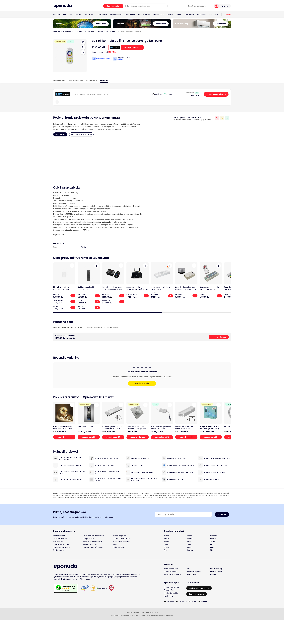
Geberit (189, 547)
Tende (115, 544)
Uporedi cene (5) (64, 437)
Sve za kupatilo (58, 541)
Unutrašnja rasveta (60, 539)
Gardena (190, 539)
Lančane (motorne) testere (93, 547)
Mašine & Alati (158, 14)
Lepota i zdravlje (144, 14)
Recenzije (104, 80)
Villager (213, 541)
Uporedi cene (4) (162, 437)
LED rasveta (89, 32)
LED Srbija (112, 52)
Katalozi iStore (169, 596)
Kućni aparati (130, 14)
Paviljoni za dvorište (90, 544)
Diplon (166, 544)
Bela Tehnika (102, 14)
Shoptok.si (158, 615)
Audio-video (67, 14)
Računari (56, 14)
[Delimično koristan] (222, 118)
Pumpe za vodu (88, 539)
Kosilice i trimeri (59, 536)
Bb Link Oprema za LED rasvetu (129, 32)
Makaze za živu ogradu (61, 547)
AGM (189, 541)
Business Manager (196, 594)
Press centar (192, 574)
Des (165, 550)
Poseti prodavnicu (215, 94)
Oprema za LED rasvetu (106, 32)
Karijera (213, 574)
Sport (179, 14)
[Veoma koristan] (227, 118)
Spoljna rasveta (58, 550)
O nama (168, 564)
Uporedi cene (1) (59, 80)
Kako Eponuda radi (171, 569)
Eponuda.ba (170, 615)
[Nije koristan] (217, 118)
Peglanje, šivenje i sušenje (92, 541)
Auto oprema (213, 14)
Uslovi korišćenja (216, 569)
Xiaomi (212, 550)
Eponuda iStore (169, 590)
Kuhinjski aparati (116, 14)
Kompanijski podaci (194, 572)
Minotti (212, 544)
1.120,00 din (193, 95)
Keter (212, 547)
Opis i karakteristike (76, 80)
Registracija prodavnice (197, 6)
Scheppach (214, 536)
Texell (189, 544)
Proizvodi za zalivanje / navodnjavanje (121, 541)
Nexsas (190, 550)
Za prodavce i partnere (172, 574)
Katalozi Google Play (171, 593)
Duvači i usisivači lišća (61, 544)
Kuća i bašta (189, 14)
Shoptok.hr (164, 615)
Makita (166, 536)
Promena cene (91, 80)
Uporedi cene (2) (89, 437)
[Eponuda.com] (62, 6)
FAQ (188, 569)
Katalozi (228, 14)
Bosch (189, 536)
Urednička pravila (216, 572)
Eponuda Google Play (171, 587)
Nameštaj (170, 14)
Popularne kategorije (64, 531)
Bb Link (83, 247)
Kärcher (213, 539)
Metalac (167, 541)
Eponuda (56, 32)
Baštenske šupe (119, 547)
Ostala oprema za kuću (121, 539)
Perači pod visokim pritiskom (93, 536)
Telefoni (78, 14)
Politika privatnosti (170, 572)
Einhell (166, 539)
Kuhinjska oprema (119, 536)
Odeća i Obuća (89, 14)
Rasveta (79, 32)
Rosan (166, 547)
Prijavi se (222, 514)
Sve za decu (201, 14)
